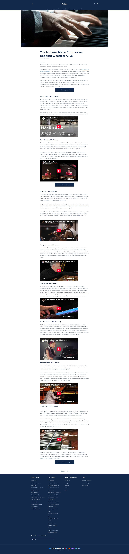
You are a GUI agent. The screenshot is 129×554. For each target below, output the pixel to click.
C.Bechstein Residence (53, 487)
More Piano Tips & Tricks (64, 90)
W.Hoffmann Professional (54, 492)
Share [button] (43, 62)
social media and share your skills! (50, 458)
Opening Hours (35, 490)
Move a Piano (34, 502)
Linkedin (67, 485)
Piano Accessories (52, 532)
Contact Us (34, 480)
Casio (49, 511)
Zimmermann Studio (53, 502)
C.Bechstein (51, 480)
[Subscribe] (53, 539)
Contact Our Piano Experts (64, 462)
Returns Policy (85, 485)
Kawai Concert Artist (53, 518)
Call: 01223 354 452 (35, 509)
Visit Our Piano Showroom (64, 185)
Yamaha (50, 520)
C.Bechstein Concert (53, 483)
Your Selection (34, 506)
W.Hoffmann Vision (53, 497)
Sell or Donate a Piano (36, 504)
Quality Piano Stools (53, 530)
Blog (66, 490)
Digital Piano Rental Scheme (38, 497)
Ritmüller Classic (52, 506)
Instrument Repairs (36, 499)
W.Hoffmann (51, 490)
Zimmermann (51, 499)
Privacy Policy (85, 483)
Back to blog (65, 471)
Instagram (67, 483)
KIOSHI (49, 527)
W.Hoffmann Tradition (53, 494)
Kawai (49, 516)
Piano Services (34, 492)
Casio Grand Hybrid (53, 513)
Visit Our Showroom (36, 483)
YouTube (67, 487)
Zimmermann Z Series (53, 504)
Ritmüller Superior (52, 509)
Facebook (67, 480)
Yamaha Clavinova (52, 525)
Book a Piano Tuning (36, 494)
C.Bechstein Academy (53, 485)
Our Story (33, 485)
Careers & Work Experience (38, 487)
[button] (32, 4)
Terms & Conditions (87, 480)
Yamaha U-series (52, 523)
